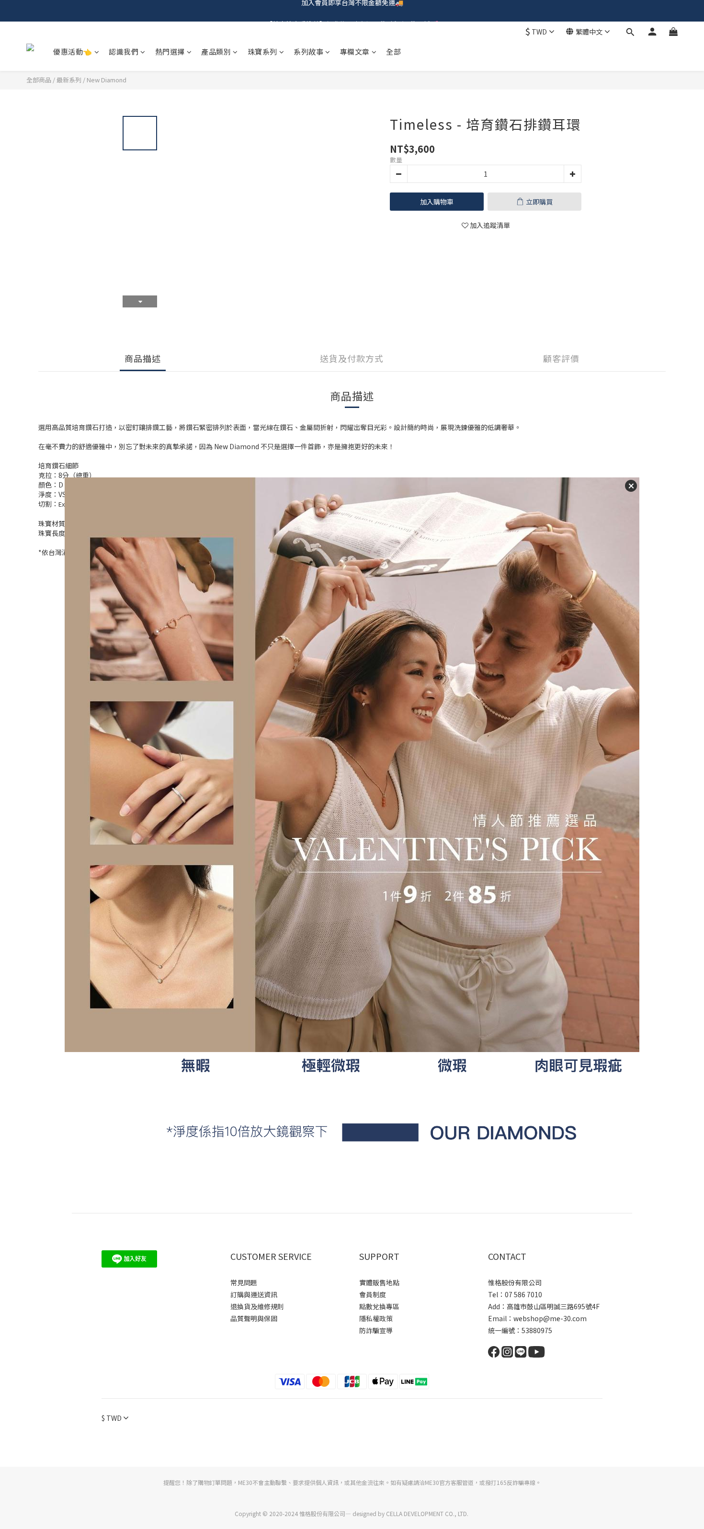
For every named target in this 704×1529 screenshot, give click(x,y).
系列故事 (308, 51)
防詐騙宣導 (376, 1330)
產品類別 (216, 51)
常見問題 (243, 1282)
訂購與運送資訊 (253, 1294)
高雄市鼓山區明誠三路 (540, 1306)
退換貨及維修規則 (257, 1306)
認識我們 (123, 51)
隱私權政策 (376, 1318)
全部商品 (38, 79)
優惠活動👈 (72, 51)
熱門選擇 (170, 51)
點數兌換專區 (379, 1306)
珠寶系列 (262, 51)
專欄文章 (355, 51)
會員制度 (372, 1294)
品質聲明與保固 (253, 1318)
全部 (393, 51)
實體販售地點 (379, 1282)
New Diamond (106, 79)
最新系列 (69, 79)
